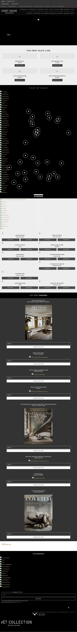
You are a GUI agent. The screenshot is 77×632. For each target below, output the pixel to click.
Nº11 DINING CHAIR (20, 273)
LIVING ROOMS (37, 13)
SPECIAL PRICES (70, 6)
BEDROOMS (66, 13)
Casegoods (40, 9)
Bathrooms (67, 9)
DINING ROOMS (45, 13)
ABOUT (3, 1)
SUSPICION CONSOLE (20, 244)
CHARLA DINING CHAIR (20, 283)
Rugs (72, 9)
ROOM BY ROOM (39, 6)
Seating (46, 9)
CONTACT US (11, 1)
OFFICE (72, 13)
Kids (61, 9)
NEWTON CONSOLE (57, 235)
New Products (32, 9)
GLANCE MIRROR (20, 254)
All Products (23, 9)
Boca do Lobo (20, 237)
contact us (72, 612)
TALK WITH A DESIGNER (51, 612)
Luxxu (20, 246)
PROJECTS (48, 6)
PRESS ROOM (60, 6)
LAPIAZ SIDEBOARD (20, 235)
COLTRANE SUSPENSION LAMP (57, 254)
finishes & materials (39, 612)
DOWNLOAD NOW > (19, 65)
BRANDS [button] (3, 6)
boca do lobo (20, 275)
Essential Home (57, 265)
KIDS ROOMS (53, 13)
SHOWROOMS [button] (12, 6)
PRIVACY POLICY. (19, 602)
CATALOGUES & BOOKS (25, 6)
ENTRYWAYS (29, 13)
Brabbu (57, 246)
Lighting (56, 9)
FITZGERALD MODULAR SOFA (57, 264)
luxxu (20, 284)
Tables (51, 9)
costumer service (63, 612)
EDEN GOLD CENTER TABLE (57, 283)
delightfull (57, 256)
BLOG (54, 6)
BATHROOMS (60, 13)
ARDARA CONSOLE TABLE (57, 244)
